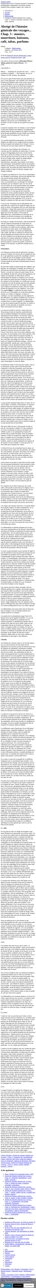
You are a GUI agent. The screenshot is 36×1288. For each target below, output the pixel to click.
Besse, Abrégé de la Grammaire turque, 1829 (19, 1174)
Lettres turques (9, 1256)
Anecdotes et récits (12, 1275)
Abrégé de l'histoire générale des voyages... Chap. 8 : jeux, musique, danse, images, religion (20, 1188)
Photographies (9, 1251)
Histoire (7, 1253)
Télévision (8, 1264)
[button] (2, 1285)
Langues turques (10, 1255)
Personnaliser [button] (29, 1285)
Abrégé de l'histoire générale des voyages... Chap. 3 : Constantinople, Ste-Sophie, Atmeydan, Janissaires (18, 1201)
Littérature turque (17, 1271)
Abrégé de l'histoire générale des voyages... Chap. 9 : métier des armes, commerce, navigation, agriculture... (18, 1183)
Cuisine (7, 1260)
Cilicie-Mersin (5, 1276)
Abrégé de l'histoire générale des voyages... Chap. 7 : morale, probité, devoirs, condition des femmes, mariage (20, 1192)
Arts (6, 1249)
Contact (7, 1266)
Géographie (8, 1258)
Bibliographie (16, 48)
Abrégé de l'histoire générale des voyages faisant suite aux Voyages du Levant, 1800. (16, 56)
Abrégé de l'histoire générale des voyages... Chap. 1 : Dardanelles (18, 1213)
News (3, 1273)
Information (8, 1262)
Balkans (22, 1275)
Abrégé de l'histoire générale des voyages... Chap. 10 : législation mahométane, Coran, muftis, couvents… (18, 1177)
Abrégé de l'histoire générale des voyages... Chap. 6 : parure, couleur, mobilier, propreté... (19, 1197)
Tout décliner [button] (18, 1285)
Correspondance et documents (20, 1276)
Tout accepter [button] (7, 1285)
